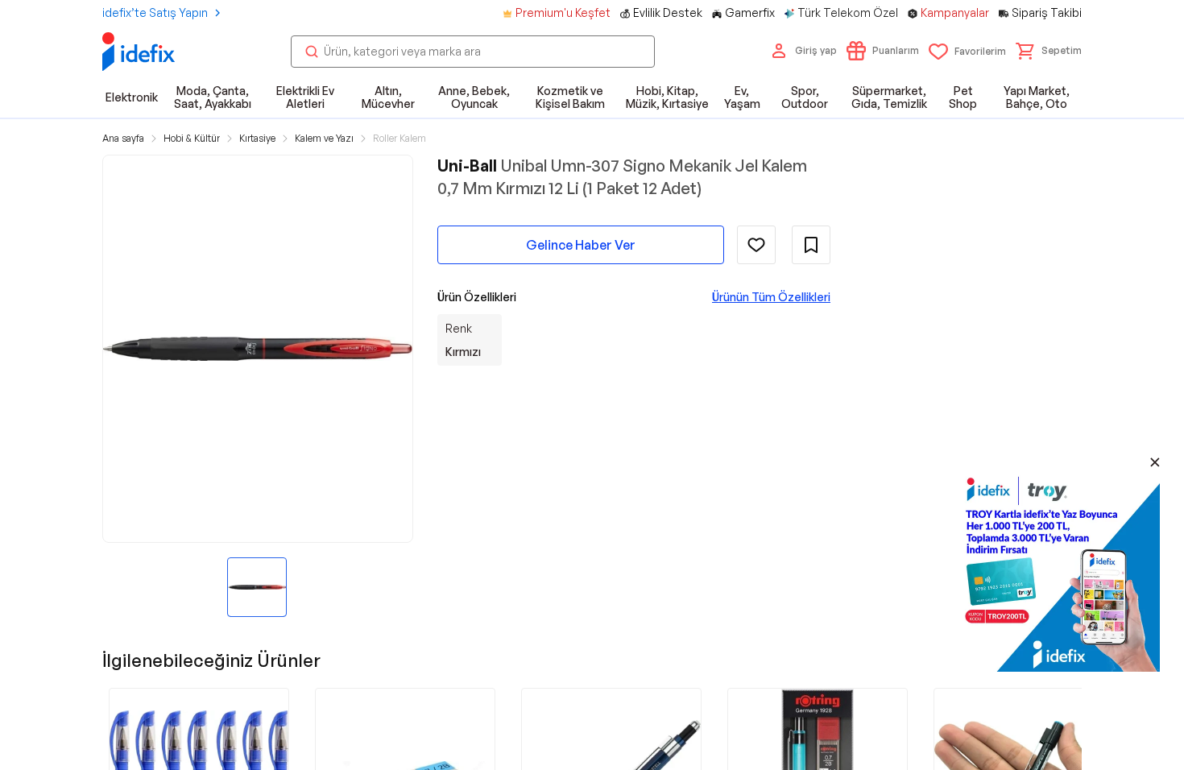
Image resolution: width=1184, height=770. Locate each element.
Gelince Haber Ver (580, 245)
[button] (1049, 50)
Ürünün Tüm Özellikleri (771, 297)
